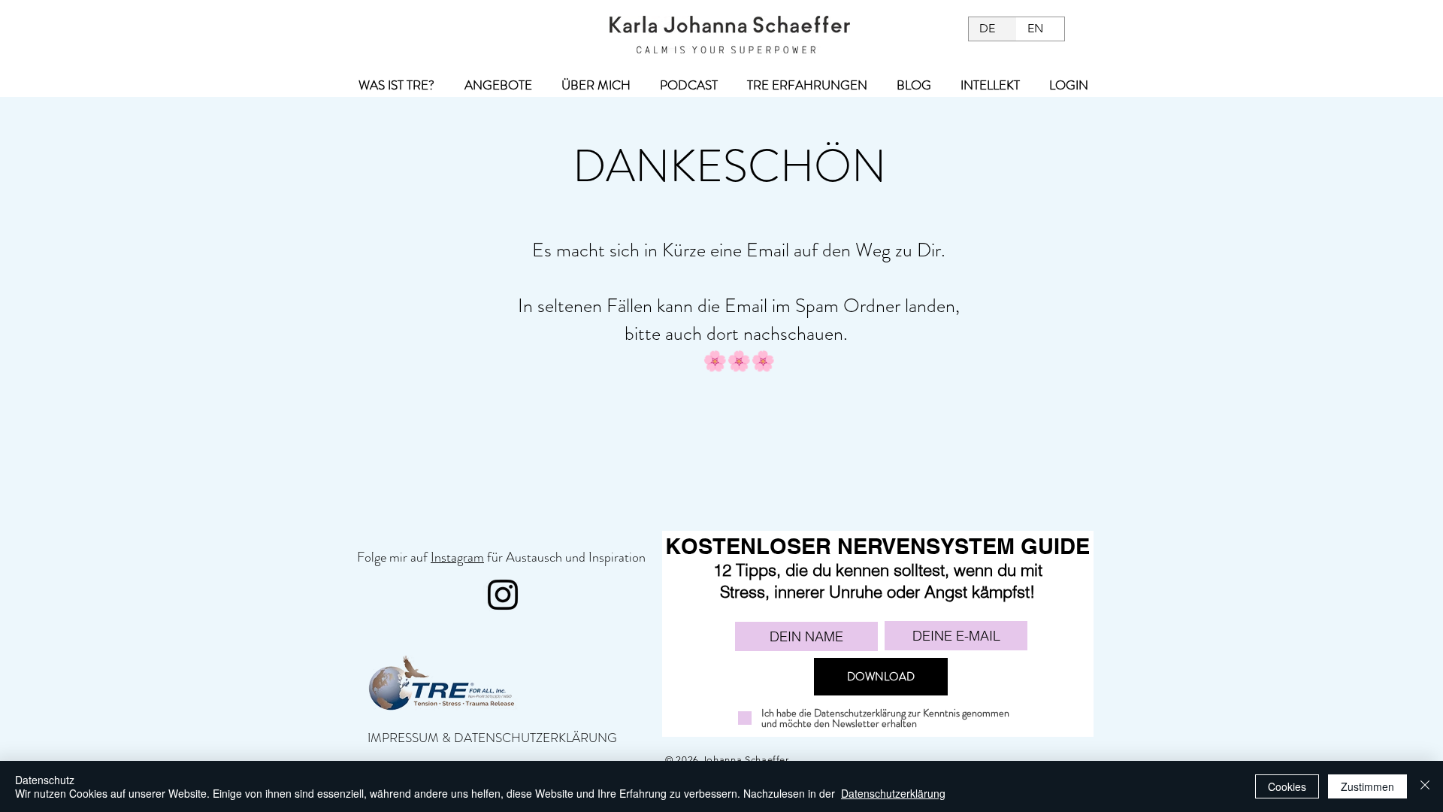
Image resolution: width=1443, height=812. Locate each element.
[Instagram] (503, 594)
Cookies (1287, 786)
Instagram (457, 557)
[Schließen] (1425, 786)
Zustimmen (1367, 786)
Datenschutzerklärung (893, 793)
